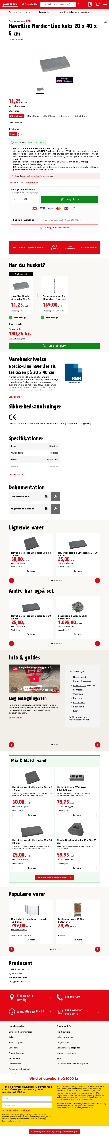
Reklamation (15, 1058)
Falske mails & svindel (19, 1069)
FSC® (59, 1058)
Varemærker (15, 1064)
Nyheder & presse (65, 1037)
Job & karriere (63, 1032)
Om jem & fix (63, 1042)
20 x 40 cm (16, 116)
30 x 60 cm (49, 116)
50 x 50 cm (81, 116)
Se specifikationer (29, 182)
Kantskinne (79, 702)
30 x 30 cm (33, 116)
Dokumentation (88, 247)
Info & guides (54, 247)
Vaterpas (78, 694)
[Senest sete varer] (106, 22)
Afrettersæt (79, 685)
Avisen (12, 1037)
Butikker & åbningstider (20, 1032)
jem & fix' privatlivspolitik (83, 1099)
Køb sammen (70, 247)
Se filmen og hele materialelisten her (79, 718)
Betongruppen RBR (20, 21)
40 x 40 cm (65, 116)
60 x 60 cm (16, 122)
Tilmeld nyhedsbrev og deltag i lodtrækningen (54, 1131)
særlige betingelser (31, 176)
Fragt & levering (16, 1053)
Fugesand (78, 706)
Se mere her (15, 717)
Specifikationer (36, 247)
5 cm (12, 134)
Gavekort (13, 1048)
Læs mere (39, 142)
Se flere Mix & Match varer (52, 877)
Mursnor (77, 698)
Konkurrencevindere (67, 1053)
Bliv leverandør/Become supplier (72, 1064)
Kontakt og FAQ (16, 1042)
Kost (75, 711)
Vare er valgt (20, 318)
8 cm (22, 134)
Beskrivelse (18, 247)
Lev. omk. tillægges (17, 106)
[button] (52, 580)
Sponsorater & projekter (68, 1048)
